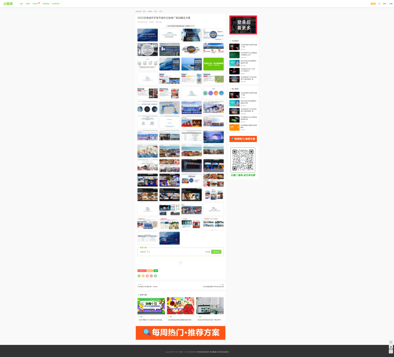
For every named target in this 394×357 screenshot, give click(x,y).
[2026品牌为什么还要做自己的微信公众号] (234, 55)
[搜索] (379, 3)
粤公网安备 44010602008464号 (219, 352)
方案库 (8, 3)
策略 (156, 270)
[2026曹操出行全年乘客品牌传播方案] (234, 119)
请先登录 (216, 252)
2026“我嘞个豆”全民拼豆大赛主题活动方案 (151, 320)
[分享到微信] (139, 275)
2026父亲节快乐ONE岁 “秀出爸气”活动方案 (209, 320)
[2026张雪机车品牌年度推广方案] (234, 47)
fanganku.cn (142, 270)
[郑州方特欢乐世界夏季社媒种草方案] (234, 63)
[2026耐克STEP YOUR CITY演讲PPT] (234, 71)
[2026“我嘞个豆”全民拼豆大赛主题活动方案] (151, 305)
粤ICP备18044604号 (203, 352)
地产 (152, 22)
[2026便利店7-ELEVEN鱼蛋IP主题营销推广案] (234, 79)
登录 (192, 26)
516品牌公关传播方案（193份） (147, 286)
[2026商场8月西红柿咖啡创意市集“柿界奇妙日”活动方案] (180, 305)
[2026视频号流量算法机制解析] (234, 127)
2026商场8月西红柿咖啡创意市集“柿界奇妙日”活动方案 (180, 320)
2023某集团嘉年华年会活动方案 (213, 286)
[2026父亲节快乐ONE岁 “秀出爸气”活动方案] (210, 305)
